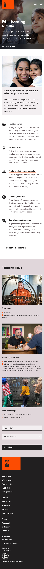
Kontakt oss (6, 502)
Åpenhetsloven (7, 540)
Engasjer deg (7, 484)
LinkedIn (5, 531)
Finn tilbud (8, 447)
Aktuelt (5, 509)
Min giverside (7, 492)
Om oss (5, 498)
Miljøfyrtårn (6, 536)
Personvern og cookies (9, 543)
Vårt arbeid (7, 480)
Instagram (6, 527)
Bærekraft (6, 505)
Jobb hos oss (7, 513)
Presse (4, 519)
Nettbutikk (6, 488)
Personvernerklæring (16, 248)
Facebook (6, 523)
